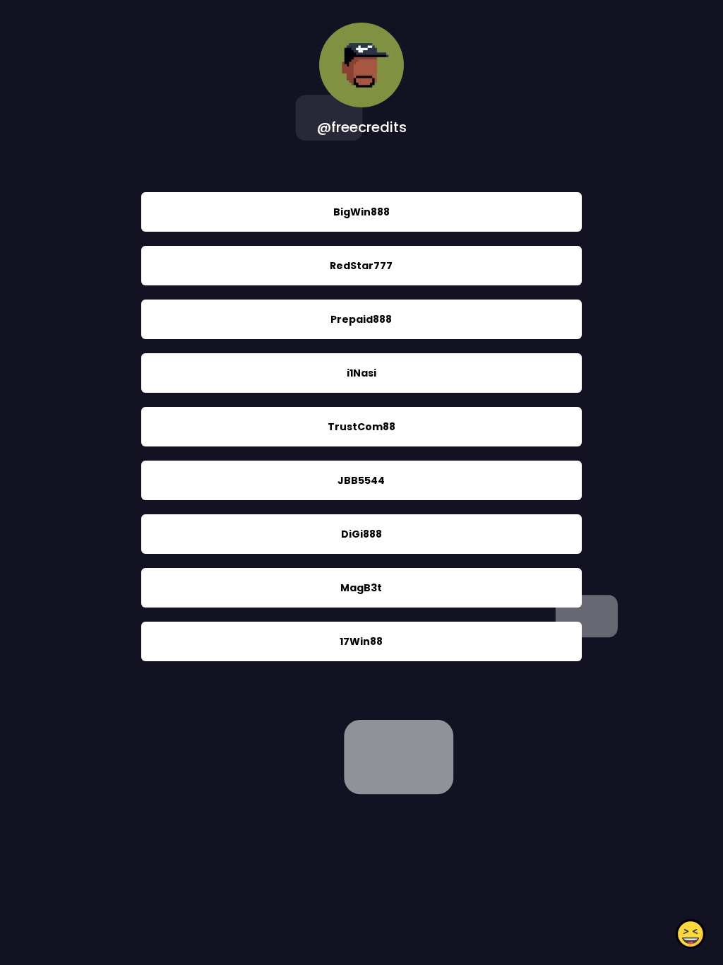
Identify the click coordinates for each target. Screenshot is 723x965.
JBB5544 (361, 480)
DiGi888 (361, 534)
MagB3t (361, 588)
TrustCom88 (361, 427)
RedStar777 (361, 266)
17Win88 (361, 641)
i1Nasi (361, 373)
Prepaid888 (361, 319)
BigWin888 (361, 212)
